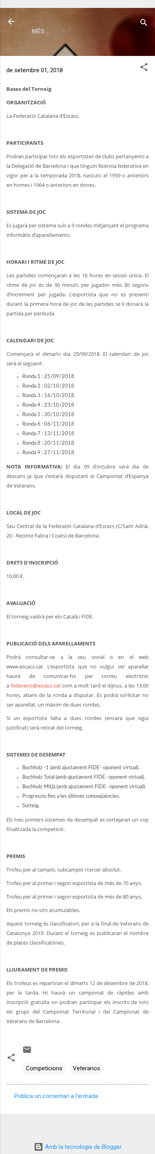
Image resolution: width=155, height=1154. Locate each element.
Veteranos (86, 1068)
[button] (144, 68)
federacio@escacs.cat (36, 685)
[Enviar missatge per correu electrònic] (27, 1052)
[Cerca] (144, 24)
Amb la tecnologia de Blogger (82, 1146)
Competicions (44, 1068)
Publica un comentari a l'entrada (56, 1096)
